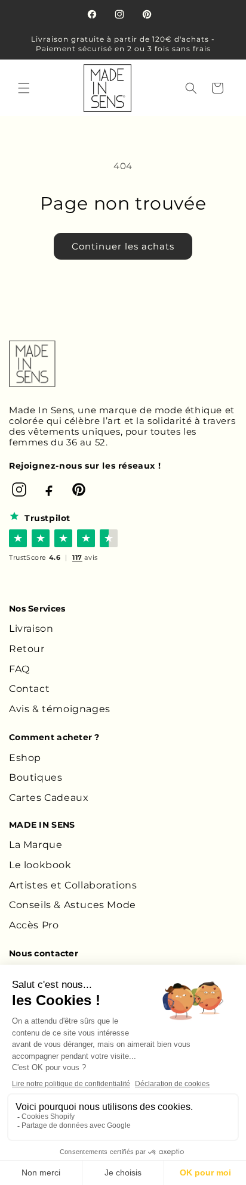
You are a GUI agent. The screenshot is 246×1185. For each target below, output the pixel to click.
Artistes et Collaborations (73, 885)
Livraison (31, 628)
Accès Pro (34, 925)
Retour (27, 648)
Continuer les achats (123, 246)
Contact (29, 688)
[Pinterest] (79, 489)
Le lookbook (40, 865)
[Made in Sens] (32, 364)
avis (85, 557)
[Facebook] (49, 489)
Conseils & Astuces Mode (72, 904)
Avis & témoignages (59, 709)
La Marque (35, 844)
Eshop (25, 757)
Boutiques (35, 777)
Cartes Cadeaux (48, 797)
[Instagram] (19, 489)
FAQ (19, 669)
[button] (24, 88)
